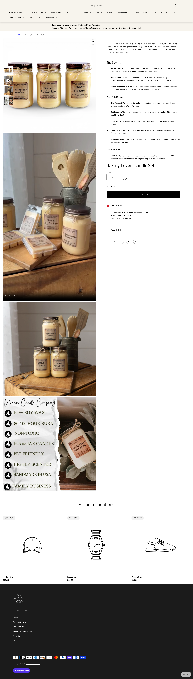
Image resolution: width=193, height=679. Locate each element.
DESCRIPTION (116, 230)
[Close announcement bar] (187, 26)
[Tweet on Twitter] (135, 241)
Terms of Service (19, 622)
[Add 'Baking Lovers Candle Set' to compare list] (124, 177)
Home (20, 35)
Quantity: (110, 172)
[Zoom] (92, 42)
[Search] (181, 5)
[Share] (121, 241)
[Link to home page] (18, 599)
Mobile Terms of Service (22, 631)
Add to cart (143, 194)
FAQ (14, 641)
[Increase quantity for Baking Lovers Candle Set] (117, 177)
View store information (120, 219)
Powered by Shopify (33, 664)
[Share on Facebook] (128, 241)
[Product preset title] (32, 545)
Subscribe (17, 636)
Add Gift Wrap (116, 206)
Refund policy (18, 627)
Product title (8, 577)
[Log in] (175, 5)
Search (15, 617)
